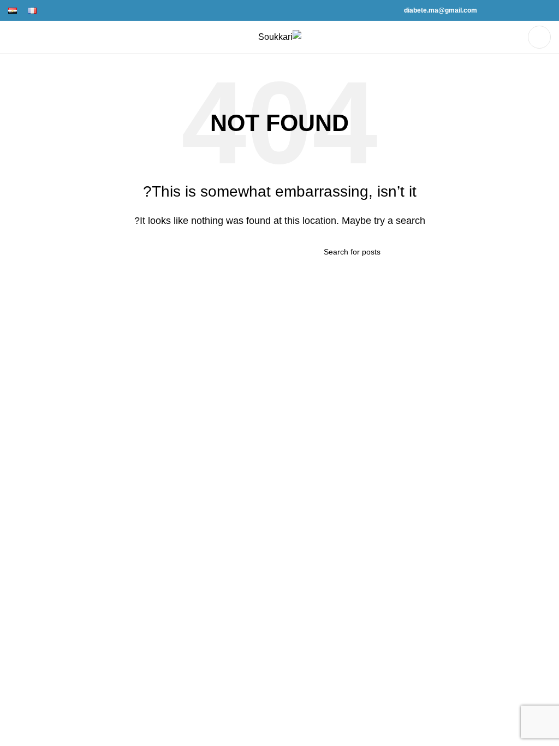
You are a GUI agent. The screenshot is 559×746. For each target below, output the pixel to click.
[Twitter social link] (532, 10)
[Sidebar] (545, 500)
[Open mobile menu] (539, 37)
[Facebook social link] (544, 10)
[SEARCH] (182, 251)
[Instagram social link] (519, 10)
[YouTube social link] (507, 10)
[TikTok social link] (494, 10)
